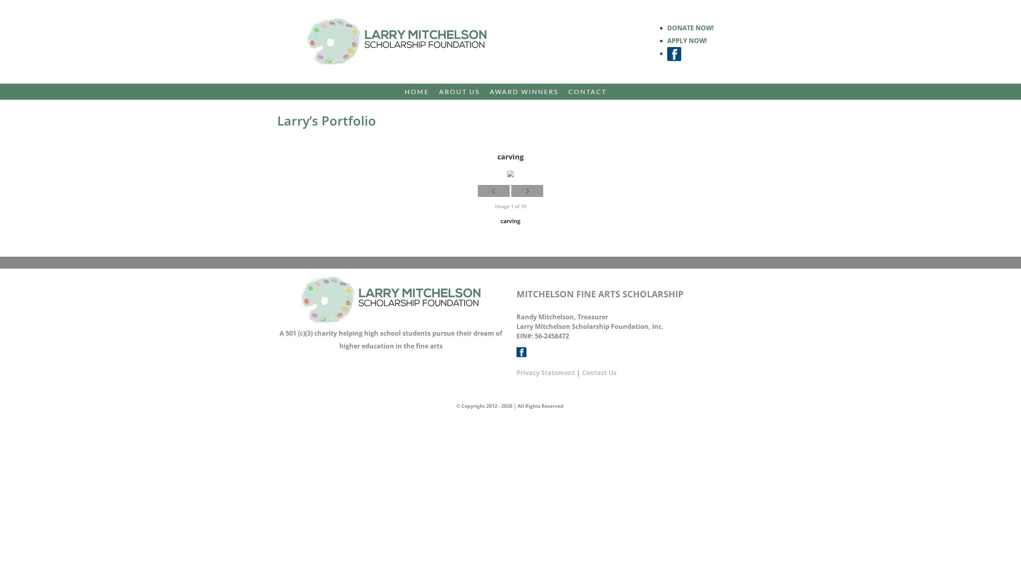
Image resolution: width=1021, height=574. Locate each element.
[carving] (510, 174)
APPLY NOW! (687, 40)
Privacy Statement (545, 372)
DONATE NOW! (690, 28)
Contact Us (599, 372)
